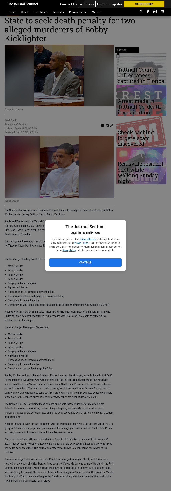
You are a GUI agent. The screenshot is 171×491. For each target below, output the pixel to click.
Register (115, 4)
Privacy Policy (81, 242)
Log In (102, 4)
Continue (85, 262)
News (12, 12)
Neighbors (40, 12)
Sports (25, 12)
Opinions (58, 12)
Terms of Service (88, 239)
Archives (87, 4)
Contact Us (68, 4)
